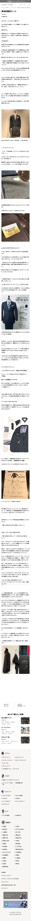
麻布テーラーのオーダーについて (11, 780)
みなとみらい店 (6, 852)
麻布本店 (5, 829)
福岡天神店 (5, 866)
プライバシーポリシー (6, 875)
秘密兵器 (13, 633)
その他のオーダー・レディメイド (11, 769)
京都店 (17, 855)
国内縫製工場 (19, 783)
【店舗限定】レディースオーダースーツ (16, 1)
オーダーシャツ (20, 757)
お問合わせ (18, 815)
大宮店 (17, 826)
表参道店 (18, 843)
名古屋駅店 (5, 855)
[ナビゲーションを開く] (29, 4)
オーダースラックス (21, 760)
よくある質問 (6, 815)
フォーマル (5, 763)
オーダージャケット (7, 760)
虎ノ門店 (18, 832)
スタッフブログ (6, 795)
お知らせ (18, 798)
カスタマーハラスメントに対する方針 (10, 878)
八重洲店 (5, 832)
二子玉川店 (18, 846)
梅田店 (4, 858)
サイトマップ (4, 888)
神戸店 (17, 861)
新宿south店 (6, 840)
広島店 (4, 863)
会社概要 (3, 872)
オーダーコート (6, 766)
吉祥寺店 (5, 849)
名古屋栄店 (18, 852)
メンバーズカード (20, 801)
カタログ (5, 798)
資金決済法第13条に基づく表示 (8, 885)
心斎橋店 (18, 858)
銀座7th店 (5, 838)
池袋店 (4, 843)
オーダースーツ (6, 757)
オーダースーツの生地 (7, 783)
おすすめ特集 (19, 795)
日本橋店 (5, 846)
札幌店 (4, 826)
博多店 (17, 863)
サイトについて (5, 882)
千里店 (4, 861)
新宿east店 (18, 838)
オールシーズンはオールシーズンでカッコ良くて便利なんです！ (15, 583)
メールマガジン (6, 801)
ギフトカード (6, 804)
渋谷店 (17, 840)
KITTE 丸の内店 (20, 829)
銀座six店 (18, 835)
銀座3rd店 (5, 835)
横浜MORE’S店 (19, 849)
